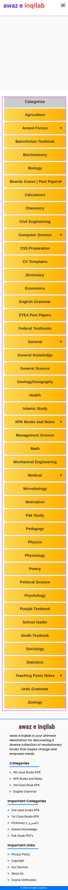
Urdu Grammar (35, 689)
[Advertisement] (34, 51)
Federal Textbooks (35, 328)
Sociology (35, 649)
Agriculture (35, 115)
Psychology (35, 595)
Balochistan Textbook (34, 141)
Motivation (35, 502)
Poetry (35, 569)
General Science (35, 368)
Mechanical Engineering (35, 462)
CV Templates (35, 262)
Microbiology (35, 489)
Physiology (35, 555)
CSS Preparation (35, 248)
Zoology (35, 702)
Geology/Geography (35, 382)
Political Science (35, 582)
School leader (35, 622)
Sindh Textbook (35, 635)
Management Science (35, 435)
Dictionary (35, 275)
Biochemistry (35, 155)
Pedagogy (35, 529)
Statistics (34, 662)
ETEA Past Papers (35, 315)
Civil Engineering (34, 221)
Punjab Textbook (35, 609)
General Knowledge (35, 355)
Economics (35, 288)
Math (35, 449)
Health (35, 395)
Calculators (35, 195)
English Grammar (35, 302)
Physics (35, 542)
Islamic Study (35, 408)
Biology (35, 168)
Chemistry (35, 208)
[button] (63, 5)
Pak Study (35, 515)
